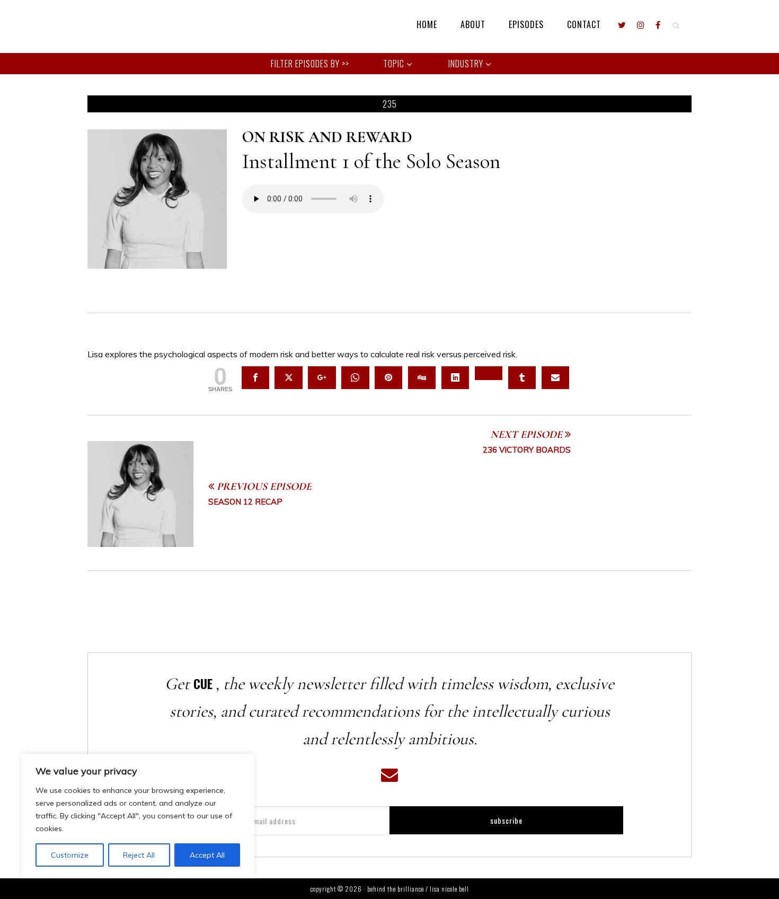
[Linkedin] (455, 377)
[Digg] (422, 377)
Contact (584, 24)
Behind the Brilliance (119, 26)
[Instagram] (641, 24)
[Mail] (555, 377)
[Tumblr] (522, 377)
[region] (137, 816)
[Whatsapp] (355, 377)
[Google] (321, 377)
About (473, 24)
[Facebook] (658, 24)
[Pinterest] (388, 377)
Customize (69, 855)
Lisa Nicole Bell (449, 888)
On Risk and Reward (327, 137)
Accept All (207, 855)
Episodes (526, 24)
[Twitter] (622, 24)
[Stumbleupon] (488, 373)
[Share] (255, 377)
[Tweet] (288, 377)
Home (427, 24)
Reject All (139, 855)
